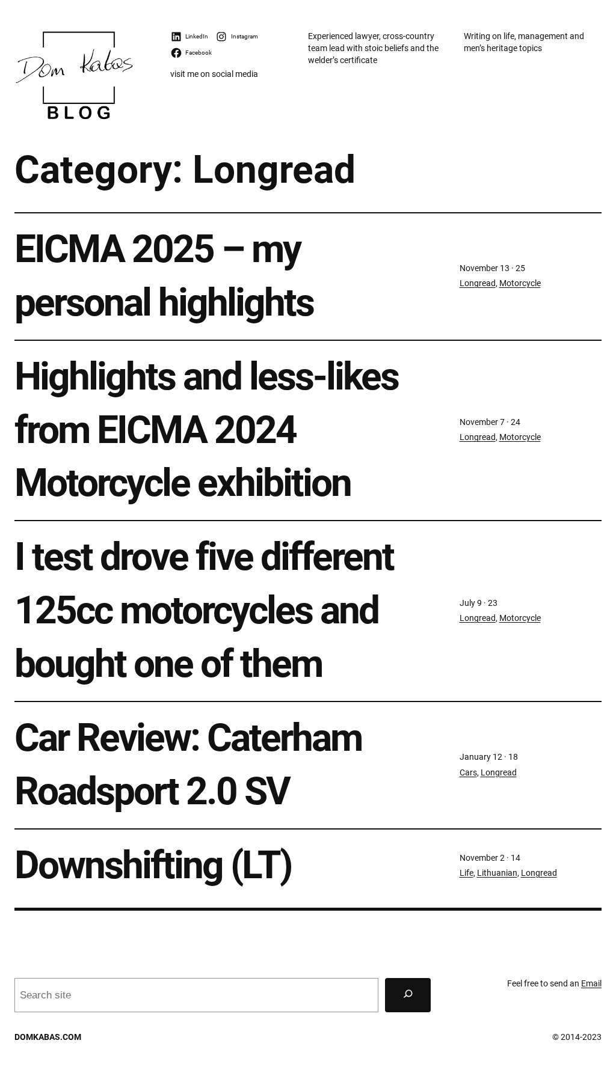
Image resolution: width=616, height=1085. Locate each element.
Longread (478, 283)
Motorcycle (520, 283)
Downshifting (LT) (153, 865)
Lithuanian (497, 873)
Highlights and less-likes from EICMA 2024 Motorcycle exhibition (206, 430)
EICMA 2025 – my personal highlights (163, 276)
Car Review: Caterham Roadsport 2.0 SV (188, 764)
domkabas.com (47, 1037)
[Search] (408, 995)
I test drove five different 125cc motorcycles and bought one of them (203, 610)
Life (466, 873)
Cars (468, 773)
